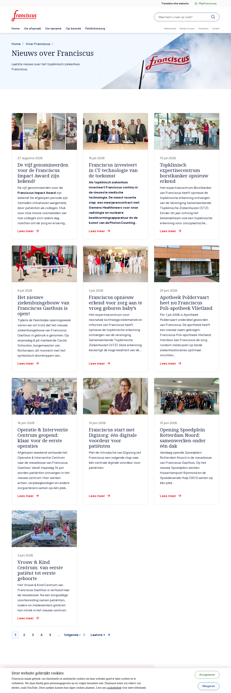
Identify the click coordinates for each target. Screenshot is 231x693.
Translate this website (175, 3)
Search (214, 18)
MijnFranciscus (208, 3)
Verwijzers (203, 28)
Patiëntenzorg (95, 28)
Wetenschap (170, 28)
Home (16, 28)
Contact (215, 28)
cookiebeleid (114, 687)
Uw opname (53, 28)
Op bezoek (73, 28)
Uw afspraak (32, 28)
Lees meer (26, 231)
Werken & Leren (187, 28)
